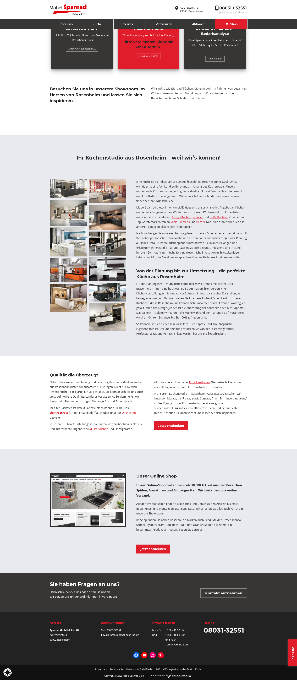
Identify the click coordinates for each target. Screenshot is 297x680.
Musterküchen (98, 429)
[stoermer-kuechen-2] (107, 244)
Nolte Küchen (219, 217)
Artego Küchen (181, 217)
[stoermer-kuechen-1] (68, 270)
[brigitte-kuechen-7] (107, 317)
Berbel (200, 222)
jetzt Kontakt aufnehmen (232, 12)
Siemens (184, 222)
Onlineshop (129, 413)
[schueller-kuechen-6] (107, 292)
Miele (173, 222)
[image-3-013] (68, 241)
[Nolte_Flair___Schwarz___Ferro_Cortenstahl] (107, 217)
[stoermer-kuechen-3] (107, 269)
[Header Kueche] (68, 188)
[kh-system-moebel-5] (68, 298)
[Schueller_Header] (68, 213)
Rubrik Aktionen (199, 382)
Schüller (197, 217)
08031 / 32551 (233, 8)
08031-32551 (114, 630)
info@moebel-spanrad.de (124, 635)
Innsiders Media (180, 675)
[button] (7, 672)
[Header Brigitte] (107, 191)
